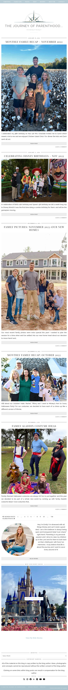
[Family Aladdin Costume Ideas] (34, 493)
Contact (61, 2)
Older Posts (7, 518)
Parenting (7, 2)
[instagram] (27, 679)
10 (44, 516)
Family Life (18, 2)
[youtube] (40, 679)
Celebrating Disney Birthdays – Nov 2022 (34, 156)
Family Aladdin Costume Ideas (34, 426)
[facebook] (31, 679)
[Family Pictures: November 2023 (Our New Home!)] (34, 330)
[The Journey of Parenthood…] (34, 20)
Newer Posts (9, 516)
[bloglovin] (34, 679)
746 (52, 516)
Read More (34, 558)
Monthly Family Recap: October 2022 (34, 355)
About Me (52, 2)
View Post (34, 143)
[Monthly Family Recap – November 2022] (34, 131)
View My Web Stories (34, 638)
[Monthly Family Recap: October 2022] (34, 401)
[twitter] (24, 679)
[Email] (44, 679)
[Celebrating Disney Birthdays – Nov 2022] (34, 202)
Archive (42, 2)
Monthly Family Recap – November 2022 (34, 41)
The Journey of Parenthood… (16, 687)
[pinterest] (37, 679)
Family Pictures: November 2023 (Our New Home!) (34, 228)
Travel (27, 2)
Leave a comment (61, 147)
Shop (34, 2)
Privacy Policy (33, 687)
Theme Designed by (58, 688)
